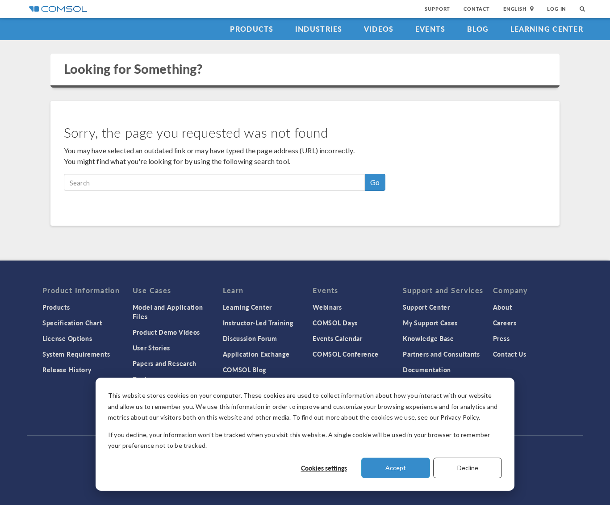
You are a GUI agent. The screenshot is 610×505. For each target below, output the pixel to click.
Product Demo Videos (166, 332)
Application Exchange (256, 353)
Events (430, 29)
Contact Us (509, 353)
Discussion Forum (250, 338)
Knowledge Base (428, 338)
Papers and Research (164, 363)
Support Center (426, 307)
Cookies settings (324, 467)
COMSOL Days (335, 322)
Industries (319, 29)
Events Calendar (338, 338)
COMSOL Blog (245, 369)
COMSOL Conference (346, 353)
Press (501, 338)
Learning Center (546, 29)
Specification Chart (72, 322)
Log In (556, 8)
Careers (505, 322)
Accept (395, 467)
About (502, 307)
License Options (67, 338)
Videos (379, 29)
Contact (477, 8)
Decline (467, 467)
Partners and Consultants (441, 353)
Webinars (327, 307)
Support (437, 8)
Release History (67, 369)
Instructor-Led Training (258, 322)
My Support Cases (430, 322)
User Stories (151, 347)
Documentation (427, 369)
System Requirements (76, 353)
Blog (478, 29)
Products (251, 29)
